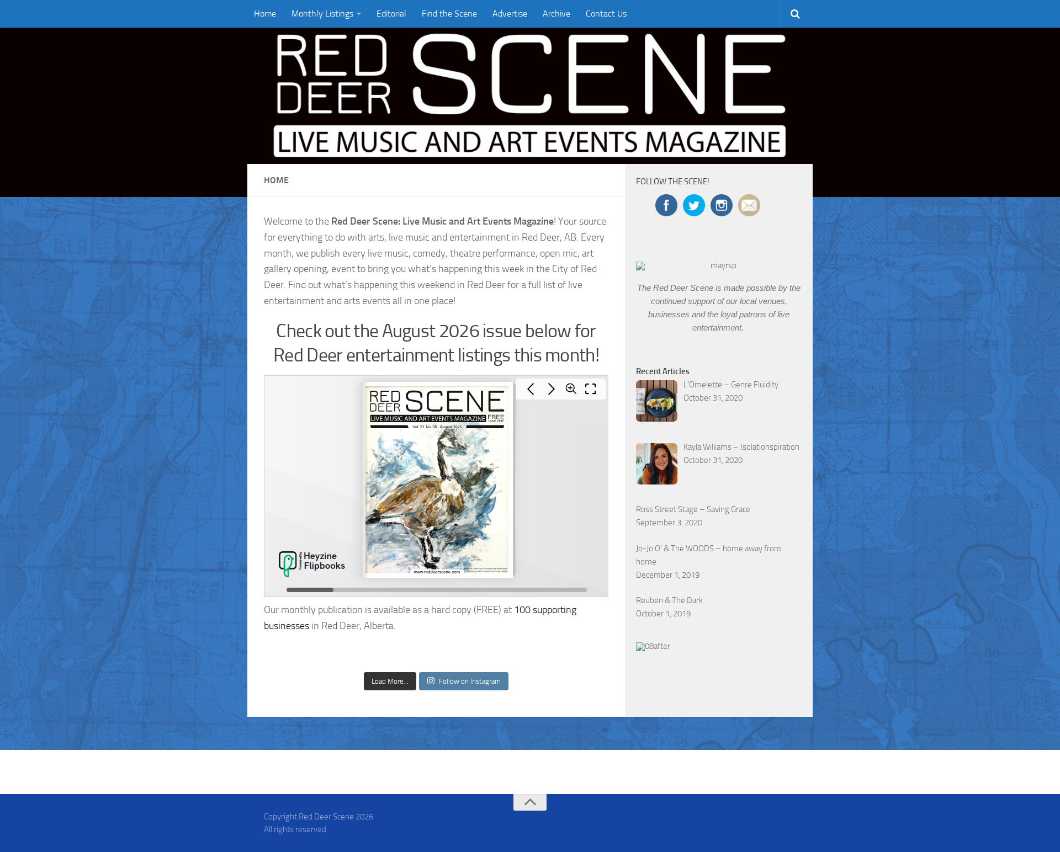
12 (761, 261)
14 (782, 261)
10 (740, 261)
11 (750, 261)
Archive (556, 13)
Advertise (509, 13)
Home (265, 13)
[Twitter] (768, 821)
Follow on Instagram (470, 681)
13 (771, 261)
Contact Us (606, 13)
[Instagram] (788, 821)
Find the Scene (449, 13)
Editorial (391, 13)
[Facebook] (748, 821)
